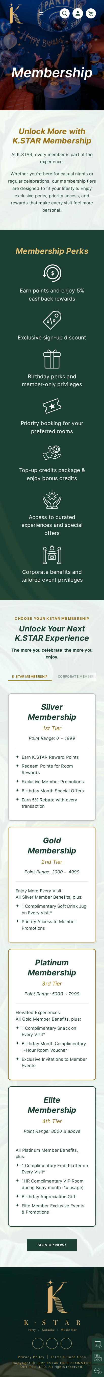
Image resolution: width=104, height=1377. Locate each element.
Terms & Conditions (68, 1357)
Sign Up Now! (52, 1245)
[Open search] (65, 13)
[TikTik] (66, 1343)
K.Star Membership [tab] (30, 676)
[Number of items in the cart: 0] (91, 13)
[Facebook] (52, 1343)
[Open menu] (41, 13)
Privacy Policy (31, 1357)
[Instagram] (37, 1343)
